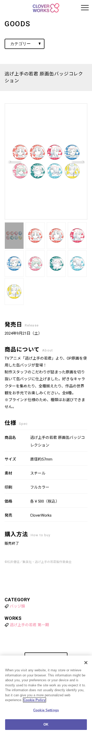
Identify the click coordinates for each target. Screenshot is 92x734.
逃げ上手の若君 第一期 (29, 625)
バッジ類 (17, 606)
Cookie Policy (34, 700)
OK (45, 724)
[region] (46, 695)
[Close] (85, 662)
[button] (78, 161)
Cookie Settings (46, 710)
